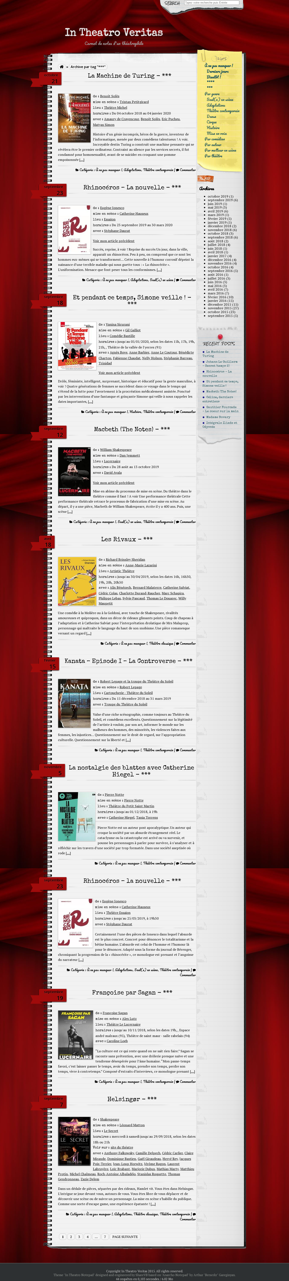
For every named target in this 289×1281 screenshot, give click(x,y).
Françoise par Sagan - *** (132, 993)
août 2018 (215, 241)
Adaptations (132, 170)
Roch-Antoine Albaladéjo (116, 1174)
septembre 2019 (220, 200)
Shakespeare (109, 1119)
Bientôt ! (214, 77)
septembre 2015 (220, 315)
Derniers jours (218, 71)
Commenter (188, 170)
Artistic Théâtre (122, 571)
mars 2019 (216, 214)
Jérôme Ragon (155, 1163)
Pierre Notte (114, 794)
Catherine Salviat (176, 587)
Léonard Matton (132, 1125)
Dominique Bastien (121, 1158)
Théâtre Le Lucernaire (123, 1024)
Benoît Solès (109, 96)
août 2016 (215, 274)
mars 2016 (216, 293)
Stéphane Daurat (117, 230)
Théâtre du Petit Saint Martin (131, 806)
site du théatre (122, 1147)
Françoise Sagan (115, 1013)
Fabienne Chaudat (126, 358)
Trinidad (105, 363)
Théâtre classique (161, 643)
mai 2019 (215, 207)
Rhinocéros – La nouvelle (217, 373)
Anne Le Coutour (164, 352)
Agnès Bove (118, 352)
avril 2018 (215, 252)
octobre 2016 (218, 267)
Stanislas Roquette (151, 1174)
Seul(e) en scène (161, 280)
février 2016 (217, 297)
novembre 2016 (220, 263)
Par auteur (213, 145)
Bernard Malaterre (147, 587)
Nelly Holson (152, 358)
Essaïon (110, 219)
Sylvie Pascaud (133, 598)
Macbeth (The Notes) (221, 391)
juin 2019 (215, 203)
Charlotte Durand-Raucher (139, 593)
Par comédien (215, 139)
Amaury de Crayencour (121, 119)
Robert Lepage (131, 687)
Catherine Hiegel (121, 817)
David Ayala (113, 472)
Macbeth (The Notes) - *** (132, 430)
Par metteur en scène (220, 150)
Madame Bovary (217, 417)
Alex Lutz (129, 1018)
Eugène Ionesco (112, 207)
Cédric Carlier (172, 1153)
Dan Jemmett (130, 455)
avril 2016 (215, 289)
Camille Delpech (148, 1153)
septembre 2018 (220, 237)
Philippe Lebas (110, 598)
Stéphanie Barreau (178, 358)
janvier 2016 (217, 300)
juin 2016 (215, 282)
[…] (81, 159)
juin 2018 (215, 248)
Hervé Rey (170, 1158)
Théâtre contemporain (158, 170)
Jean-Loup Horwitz (127, 1163)
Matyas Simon (103, 124)
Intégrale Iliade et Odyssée (219, 425)
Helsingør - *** (132, 1100)
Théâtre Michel (115, 107)
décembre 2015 (219, 304)
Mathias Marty (168, 1169)
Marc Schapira (173, 593)
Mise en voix (217, 133)
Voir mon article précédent (114, 240)
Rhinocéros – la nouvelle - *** (132, 881)
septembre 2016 (220, 270)
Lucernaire (112, 461)
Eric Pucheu (171, 119)
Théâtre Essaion (118, 912)
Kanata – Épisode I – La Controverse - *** (129, 662)
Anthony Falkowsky (119, 1153)
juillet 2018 (216, 244)
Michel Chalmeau (83, 1174)
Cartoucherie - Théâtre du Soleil (128, 692)
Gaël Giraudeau (149, 1158)
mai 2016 (215, 285)
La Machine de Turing (215, 354)
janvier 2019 (217, 222)
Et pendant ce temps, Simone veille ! (220, 383)
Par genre (212, 94)
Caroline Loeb (117, 1040)
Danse (211, 116)
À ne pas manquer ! (109, 170)
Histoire (135, 411)
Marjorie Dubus (143, 1169)
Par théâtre (213, 156)
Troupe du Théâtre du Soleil (125, 704)
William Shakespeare (116, 449)
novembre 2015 (220, 308)
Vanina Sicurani (118, 324)
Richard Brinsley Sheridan (125, 559)
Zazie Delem (90, 1179)
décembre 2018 (219, 226)
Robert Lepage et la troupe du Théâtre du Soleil (136, 681)
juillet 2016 (216, 278)
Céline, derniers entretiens (217, 399)
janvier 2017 (217, 256)
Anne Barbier (139, 352)
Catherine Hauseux (134, 213)
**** (210, 82)
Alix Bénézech (120, 587)
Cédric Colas (108, 593)
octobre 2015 (218, 311)
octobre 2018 (218, 233)
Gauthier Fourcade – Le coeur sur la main (220, 409)
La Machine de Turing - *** (129, 76)
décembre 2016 (219, 259)
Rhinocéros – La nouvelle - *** (132, 188)
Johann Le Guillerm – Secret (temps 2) (220, 364)
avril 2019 (215, 211)
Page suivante (125, 1236)
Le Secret (111, 1130)
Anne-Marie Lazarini (141, 565)
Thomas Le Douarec (161, 598)
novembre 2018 (220, 229)
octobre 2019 (218, 196)
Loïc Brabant (120, 1169)
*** (209, 88)
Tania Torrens (147, 817)
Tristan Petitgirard (134, 101)
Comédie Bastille (122, 335)
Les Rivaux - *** (127, 540)
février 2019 (217, 218)
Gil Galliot (133, 330)
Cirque (212, 122)
